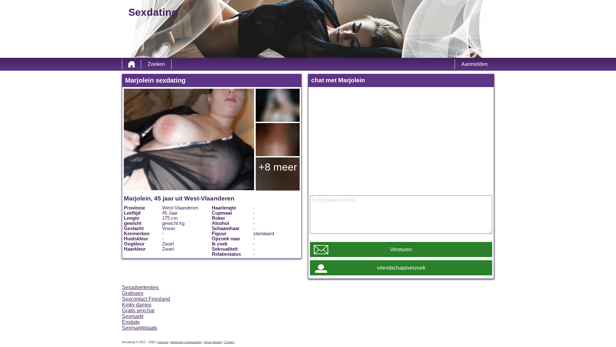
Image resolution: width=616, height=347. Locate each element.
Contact (229, 342)
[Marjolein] (189, 139)
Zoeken (156, 64)
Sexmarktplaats (139, 328)
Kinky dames (136, 304)
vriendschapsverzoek (401, 268)
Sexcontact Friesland (146, 299)
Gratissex (132, 293)
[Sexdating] (131, 64)
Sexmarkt (132, 316)
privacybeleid (212, 342)
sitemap (163, 342)
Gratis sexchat (138, 310)
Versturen (401, 249)
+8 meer (278, 167)
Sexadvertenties (140, 287)
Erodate (131, 322)
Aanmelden (474, 64)
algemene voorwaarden (186, 342)
